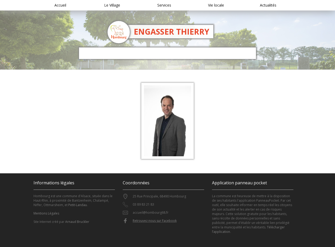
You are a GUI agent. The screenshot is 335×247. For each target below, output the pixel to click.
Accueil (60, 5)
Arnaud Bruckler (77, 221)
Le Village (112, 5)
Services (164, 5)
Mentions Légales (46, 213)
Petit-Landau (77, 205)
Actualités (268, 5)
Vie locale (216, 5)
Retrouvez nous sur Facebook (155, 220)
